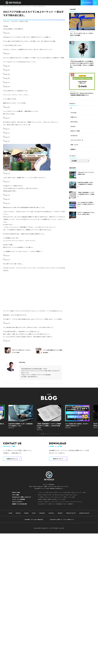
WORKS (26, 513)
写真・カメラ (74, 145)
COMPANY (42, 513)
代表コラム (74, 117)
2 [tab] (41, 434)
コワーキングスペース (77, 140)
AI (71, 108)
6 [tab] (50, 434)
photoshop (74, 122)
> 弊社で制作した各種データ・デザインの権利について (62, 519)
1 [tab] (38, 434)
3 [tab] (43, 434)
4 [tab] (45, 434)
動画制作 (73, 149)
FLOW (33, 513)
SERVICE (18, 513)
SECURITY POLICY (84, 513)
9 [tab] (57, 434)
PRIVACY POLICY (71, 513)
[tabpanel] (49, 418)
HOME (10, 513)
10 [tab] (59, 434)
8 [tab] (55, 434)
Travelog (73, 112)
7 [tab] (52, 434)
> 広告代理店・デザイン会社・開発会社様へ (33, 519)
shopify (73, 126)
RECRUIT (60, 513)
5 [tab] (48, 434)
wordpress (74, 135)
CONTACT (51, 513)
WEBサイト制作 (24, 21)
